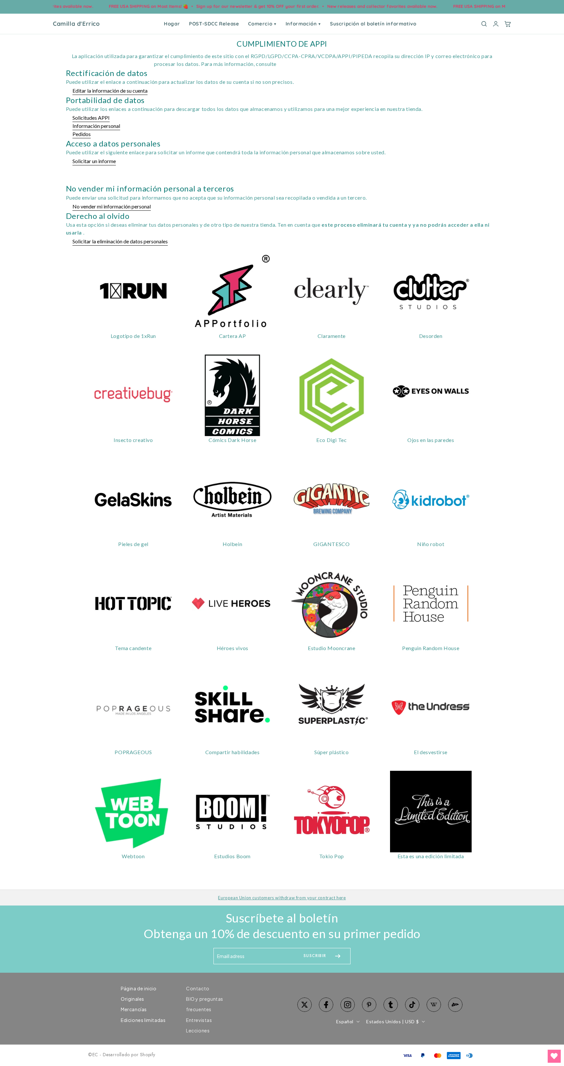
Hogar (172, 24)
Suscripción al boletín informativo (373, 24)
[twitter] (304, 1004)
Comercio (262, 24)
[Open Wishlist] (554, 1056)
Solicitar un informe (94, 161)
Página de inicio (139, 988)
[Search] (484, 23)
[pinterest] (369, 1004)
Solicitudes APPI (91, 117)
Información (303, 24)
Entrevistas (199, 1020)
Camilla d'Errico (76, 24)
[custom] (347, 1004)
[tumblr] (391, 1004)
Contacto (198, 988)
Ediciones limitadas (143, 1020)
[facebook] (326, 1004)
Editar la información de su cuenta (110, 90)
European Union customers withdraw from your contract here (282, 897)
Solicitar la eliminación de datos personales (120, 241)
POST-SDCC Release (214, 24)
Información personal (96, 126)
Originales (132, 999)
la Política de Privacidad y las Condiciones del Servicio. (344, 64)
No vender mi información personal (111, 206)
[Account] (495, 23)
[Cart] (507, 23)
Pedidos (81, 134)
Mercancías (134, 1009)
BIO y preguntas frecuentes (204, 1004)
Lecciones (198, 1030)
